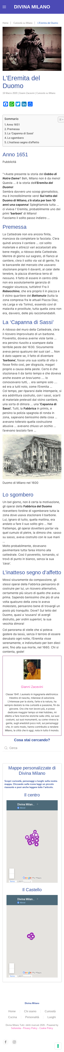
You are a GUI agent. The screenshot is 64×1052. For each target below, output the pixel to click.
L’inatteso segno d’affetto (23, 142)
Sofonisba (16, 1028)
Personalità (32, 1017)
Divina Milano (32, 6)
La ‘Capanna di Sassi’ (20, 133)
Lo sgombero (15, 137)
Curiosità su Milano (45, 93)
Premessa (13, 129)
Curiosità (50, 1011)
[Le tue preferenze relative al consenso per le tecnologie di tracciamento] (58, 1046)
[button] (4, 7)
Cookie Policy (46, 1028)
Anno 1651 (13, 124)
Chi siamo (30, 1011)
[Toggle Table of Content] (59, 119)
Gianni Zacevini (26, 93)
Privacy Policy (30, 1028)
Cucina (12, 1017)
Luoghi (51, 1017)
